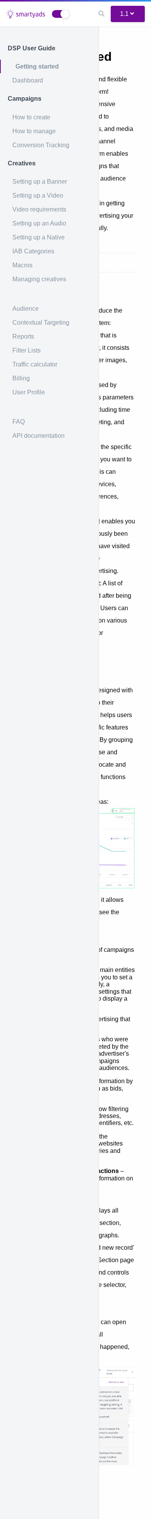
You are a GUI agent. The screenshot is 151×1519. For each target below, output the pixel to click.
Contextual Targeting (40, 322)
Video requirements (39, 209)
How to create (31, 117)
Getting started (37, 66)
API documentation (38, 435)
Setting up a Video (37, 195)
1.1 (124, 13)
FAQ (18, 421)
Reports (23, 336)
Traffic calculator (34, 364)
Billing (21, 378)
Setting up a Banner (39, 181)
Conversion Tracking (40, 145)
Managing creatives (39, 279)
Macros (22, 265)
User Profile (28, 392)
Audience (25, 308)
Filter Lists (26, 350)
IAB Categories (33, 251)
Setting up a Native (38, 237)
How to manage (34, 131)
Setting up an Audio (39, 223)
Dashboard (27, 80)
